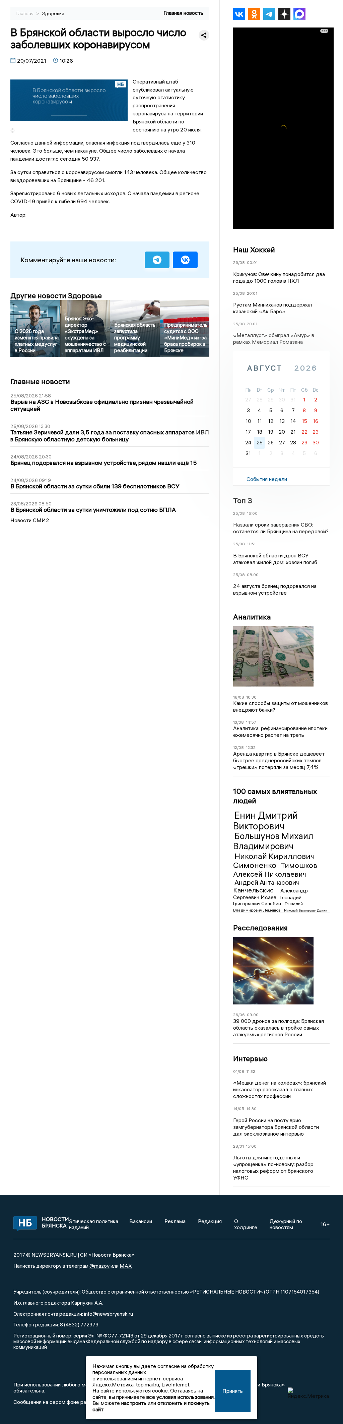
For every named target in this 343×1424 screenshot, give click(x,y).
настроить (133, 1403)
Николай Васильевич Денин (305, 910)
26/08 (239, 262)
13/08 (238, 722)
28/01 (238, 1146)
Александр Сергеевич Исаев (270, 893)
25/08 (239, 293)
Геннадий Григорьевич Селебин (267, 900)
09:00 (253, 1014)
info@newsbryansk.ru (108, 1313)
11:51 (251, 543)
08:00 (253, 574)
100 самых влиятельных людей (275, 795)
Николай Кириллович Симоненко (274, 860)
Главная (25, 13)
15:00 (251, 1146)
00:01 (252, 262)
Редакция (210, 1221)
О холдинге (245, 1224)
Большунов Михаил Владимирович (273, 841)
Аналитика (252, 616)
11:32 (250, 1071)
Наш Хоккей (254, 249)
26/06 (239, 1014)
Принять (232, 1390)
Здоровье (53, 13)
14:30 (251, 1108)
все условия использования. (180, 1396)
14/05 (238, 1108)
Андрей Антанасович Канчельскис (266, 886)
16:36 (251, 697)
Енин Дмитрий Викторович (265, 821)
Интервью (250, 1058)
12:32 (251, 747)
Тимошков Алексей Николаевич (275, 870)
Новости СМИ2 (29, 520)
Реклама (175, 1221)
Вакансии (140, 1221)
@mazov (99, 1265)
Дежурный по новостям (286, 1224)
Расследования (260, 927)
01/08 (238, 1071)
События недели (267, 479)
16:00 (252, 513)
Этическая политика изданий (93, 1224)
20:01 (252, 293)
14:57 (251, 722)
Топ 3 (242, 500)
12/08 (238, 747)
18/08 (238, 697)
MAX (126, 1265)
